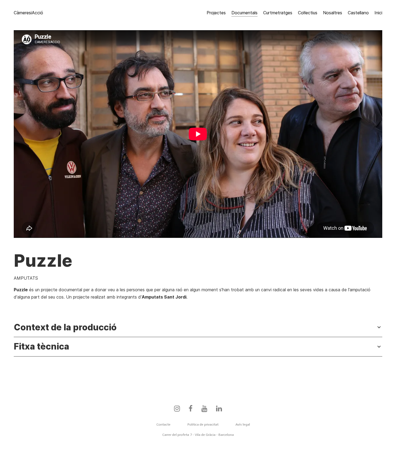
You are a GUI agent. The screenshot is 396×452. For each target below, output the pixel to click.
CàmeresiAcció (28, 12)
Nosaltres (332, 12)
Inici (378, 12)
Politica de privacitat (202, 424)
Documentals (244, 12)
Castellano (358, 12)
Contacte (164, 424)
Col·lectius (307, 12)
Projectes (216, 12)
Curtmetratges (277, 12)
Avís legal (242, 424)
